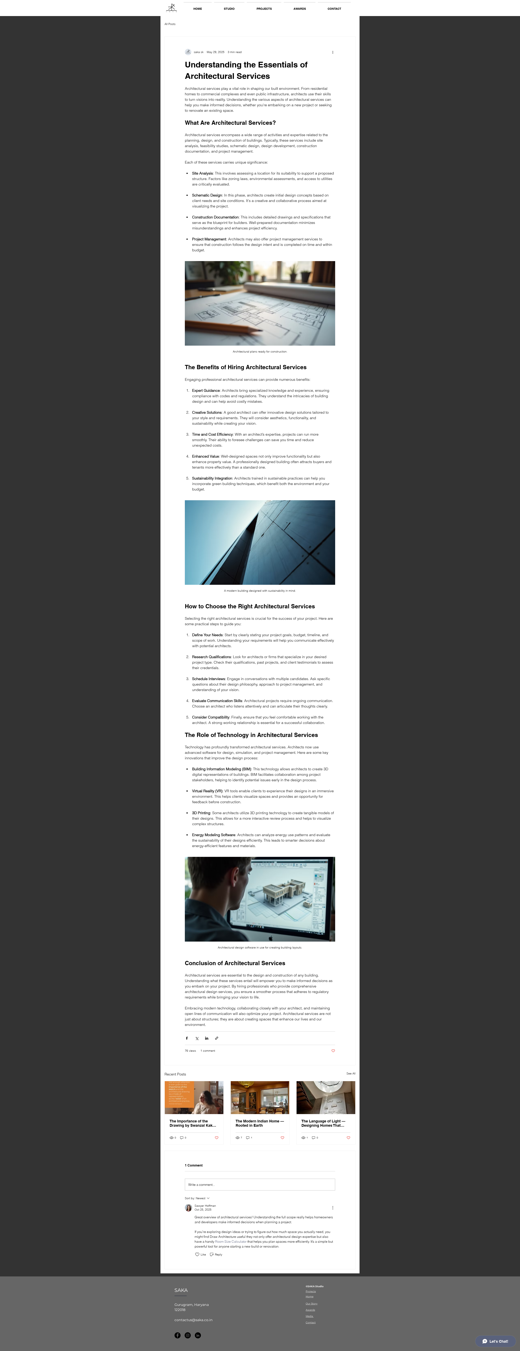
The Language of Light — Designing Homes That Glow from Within (323, 1123)
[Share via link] (217, 1038)
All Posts (170, 24)
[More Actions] (332, 1207)
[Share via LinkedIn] (207, 1038)
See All (351, 1073)
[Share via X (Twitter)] (197, 1038)
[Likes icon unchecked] (197, 1254)
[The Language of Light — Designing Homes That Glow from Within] (326, 1097)
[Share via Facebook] (187, 1038)
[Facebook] (177, 1335)
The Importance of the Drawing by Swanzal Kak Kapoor (191, 1123)
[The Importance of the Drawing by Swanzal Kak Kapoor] (194, 1097)
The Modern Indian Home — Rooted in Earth (260, 1123)
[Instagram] (188, 1335)
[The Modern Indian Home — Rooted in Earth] (260, 1097)
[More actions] (332, 52)
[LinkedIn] (198, 1335)
